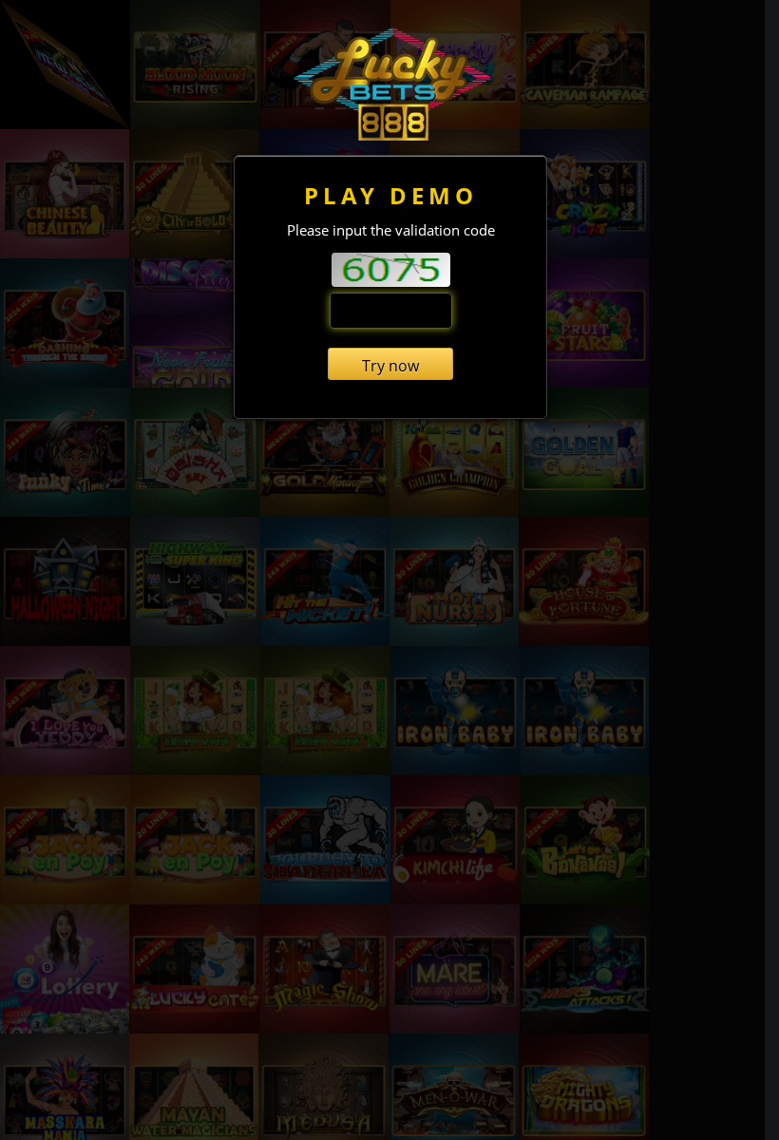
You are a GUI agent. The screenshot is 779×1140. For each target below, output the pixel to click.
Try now (390, 365)
